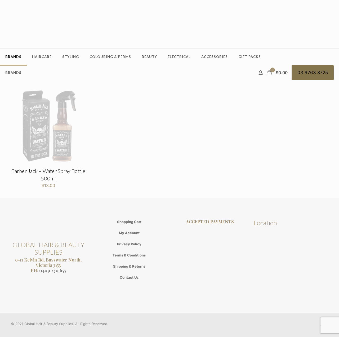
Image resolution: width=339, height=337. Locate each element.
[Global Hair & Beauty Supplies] (169, 24)
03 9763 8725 (312, 72)
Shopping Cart (129, 222)
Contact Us (129, 277)
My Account (129, 233)
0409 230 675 (52, 270)
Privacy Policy (129, 244)
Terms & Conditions (129, 255)
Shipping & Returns (129, 266)
